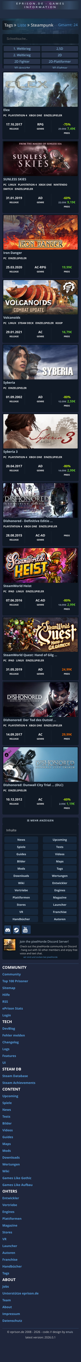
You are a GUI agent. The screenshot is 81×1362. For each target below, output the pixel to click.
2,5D (59, 48)
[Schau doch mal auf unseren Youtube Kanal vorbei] (26, 929)
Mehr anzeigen (41, 820)
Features (9, 1056)
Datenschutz (12, 1320)
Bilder (21, 861)
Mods (21, 869)
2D (60, 55)
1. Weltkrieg (21, 48)
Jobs (5, 1286)
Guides (21, 854)
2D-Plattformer (60, 61)
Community (11, 974)
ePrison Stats (12, 1008)
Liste (21, 25)
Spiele (21, 847)
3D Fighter (59, 68)
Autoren (60, 919)
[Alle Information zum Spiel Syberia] (40, 362)
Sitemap (8, 988)
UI (4, 1062)
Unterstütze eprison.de (20, 1293)
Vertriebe (21, 890)
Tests (59, 847)
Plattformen (21, 897)
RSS (5, 1001)
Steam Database (15, 1076)
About (7, 1307)
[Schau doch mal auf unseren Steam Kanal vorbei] (16, 929)
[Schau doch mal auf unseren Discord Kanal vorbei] (7, 929)
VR (21, 912)
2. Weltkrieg (21, 55)
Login (6, 1015)
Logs (5, 1049)
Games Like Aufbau (17, 1185)
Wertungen (60, 876)
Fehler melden (13, 1035)
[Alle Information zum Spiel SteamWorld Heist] (40, 565)
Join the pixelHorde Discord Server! (44, 941)
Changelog (10, 1042)
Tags (60, 869)
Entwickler (59, 883)
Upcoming (60, 840)
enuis (69, 1332)
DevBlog (8, 1028)
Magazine (59, 897)
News (21, 840)
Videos (59, 854)
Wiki (21, 883)
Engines (59, 890)
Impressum (11, 1314)
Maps (60, 861)
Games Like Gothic (16, 1178)
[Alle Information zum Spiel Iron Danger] (40, 232)
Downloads (21, 876)
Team (6, 1300)
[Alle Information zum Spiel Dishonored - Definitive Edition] (40, 500)
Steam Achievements (18, 1083)
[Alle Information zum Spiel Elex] (40, 89)
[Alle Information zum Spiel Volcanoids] (40, 297)
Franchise (59, 912)
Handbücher (21, 919)
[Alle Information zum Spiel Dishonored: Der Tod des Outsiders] (40, 699)
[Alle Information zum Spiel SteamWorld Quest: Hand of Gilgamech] (40, 634)
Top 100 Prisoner (15, 981)
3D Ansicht (22, 68)
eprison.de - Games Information (40, 5)
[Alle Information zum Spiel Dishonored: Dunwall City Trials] (40, 764)
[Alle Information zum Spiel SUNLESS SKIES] (40, 158)
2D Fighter (21, 61)
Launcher (59, 905)
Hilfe (6, 995)
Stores (21, 905)
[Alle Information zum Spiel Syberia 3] (40, 431)
